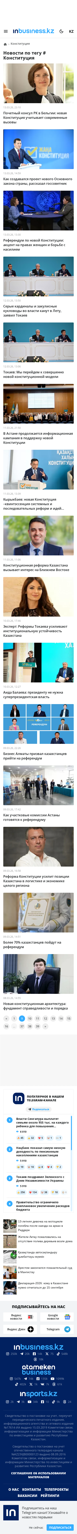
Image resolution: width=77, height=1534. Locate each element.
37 (22, 1026)
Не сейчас (36, 1527)
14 (61, 1018)
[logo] (33, 31)
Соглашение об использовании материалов (38, 1475)
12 (45, 1018)
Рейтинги (50, 1495)
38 (29, 1026)
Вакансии (27, 1495)
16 (6, 1026)
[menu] (6, 31)
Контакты (31, 1489)
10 (29, 1018)
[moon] (61, 31)
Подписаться (60, 1527)
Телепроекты (56, 1489)
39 (37, 1026)
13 (53, 1018)
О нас (13, 1489)
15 (68, 1018)
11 (37, 1018)
